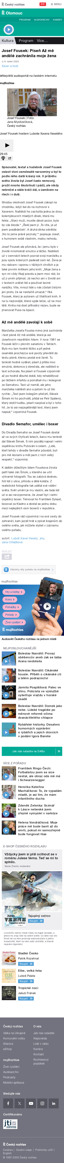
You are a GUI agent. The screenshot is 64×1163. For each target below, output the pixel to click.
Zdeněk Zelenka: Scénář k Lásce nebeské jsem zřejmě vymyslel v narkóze (38, 809)
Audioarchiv (41, 20)
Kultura (8, 41)
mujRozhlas (9, 581)
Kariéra (38, 1049)
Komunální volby (14, 1038)
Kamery (57, 20)
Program (24, 20)
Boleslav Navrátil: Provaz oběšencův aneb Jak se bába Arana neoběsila (39, 657)
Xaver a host (10, 66)
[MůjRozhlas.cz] (7, 83)
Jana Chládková (12, 542)
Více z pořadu (14, 763)
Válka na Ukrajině (14, 1033)
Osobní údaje (24, 1150)
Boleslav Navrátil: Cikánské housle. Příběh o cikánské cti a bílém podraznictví (39, 674)
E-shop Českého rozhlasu (25, 846)
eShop (7, 1049)
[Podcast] (3, 158)
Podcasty (9, 1077)
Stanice (8, 1043)
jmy (42, 538)
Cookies (8, 1150)
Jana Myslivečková (19, 122)
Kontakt (38, 1054)
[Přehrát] (7, 146)
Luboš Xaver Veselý (24, 538)
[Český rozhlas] (13, 4)
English (7, 1153)
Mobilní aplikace (13, 1082)
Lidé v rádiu (41, 1043)
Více (42, 41)
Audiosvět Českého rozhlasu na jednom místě (29, 639)
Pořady (9, 614)
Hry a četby (12, 592)
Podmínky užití (44, 1150)
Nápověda (40, 1038)
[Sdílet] (9, 158)
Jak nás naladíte (44, 1033)
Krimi (8, 599)
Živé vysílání (12, 622)
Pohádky (10, 607)
